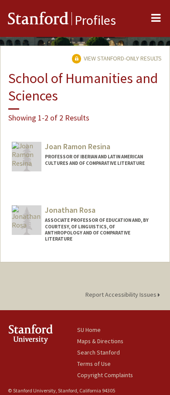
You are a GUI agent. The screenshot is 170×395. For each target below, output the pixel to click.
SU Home (89, 330)
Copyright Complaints (105, 375)
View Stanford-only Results (122, 58)
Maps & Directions (100, 341)
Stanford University (42, 334)
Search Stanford (98, 352)
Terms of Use (94, 364)
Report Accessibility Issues (121, 294)
